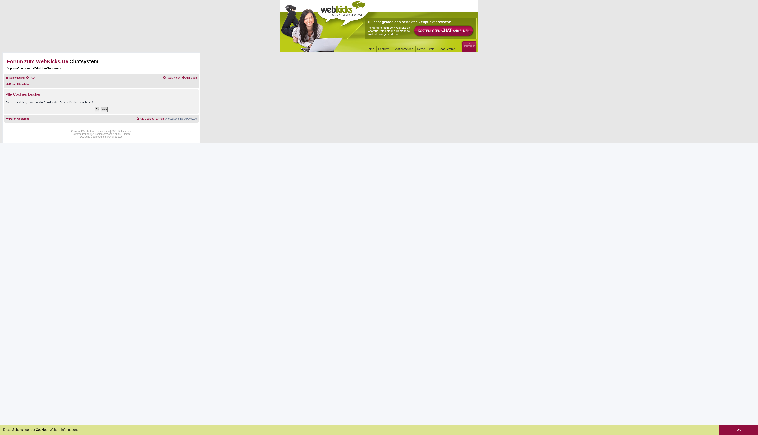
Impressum (104, 131)
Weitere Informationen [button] (65, 429)
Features (384, 49)
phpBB (89, 134)
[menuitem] (30, 78)
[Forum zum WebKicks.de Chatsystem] (469, 46)
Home (370, 49)
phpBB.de (117, 136)
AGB (113, 131)
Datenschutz (124, 131)
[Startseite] (343, 12)
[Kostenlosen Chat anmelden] (443, 31)
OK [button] (739, 429)
